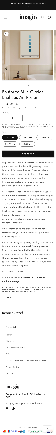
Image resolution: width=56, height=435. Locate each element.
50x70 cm (10, 144)
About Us (10, 341)
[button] (6, 17)
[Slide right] (34, 86)
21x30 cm (10, 137)
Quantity (5, 112)
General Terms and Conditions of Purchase (26, 360)
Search (9, 334)
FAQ (8, 354)
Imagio (28, 427)
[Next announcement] (51, 5)
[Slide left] (22, 86)
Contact (9, 373)
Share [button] (8, 297)
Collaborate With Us (15, 347)
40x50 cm (44, 137)
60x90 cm (27, 144)
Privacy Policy (12, 367)
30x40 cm (27, 137)
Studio (34, 427)
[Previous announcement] (5, 5)
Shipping (16, 108)
